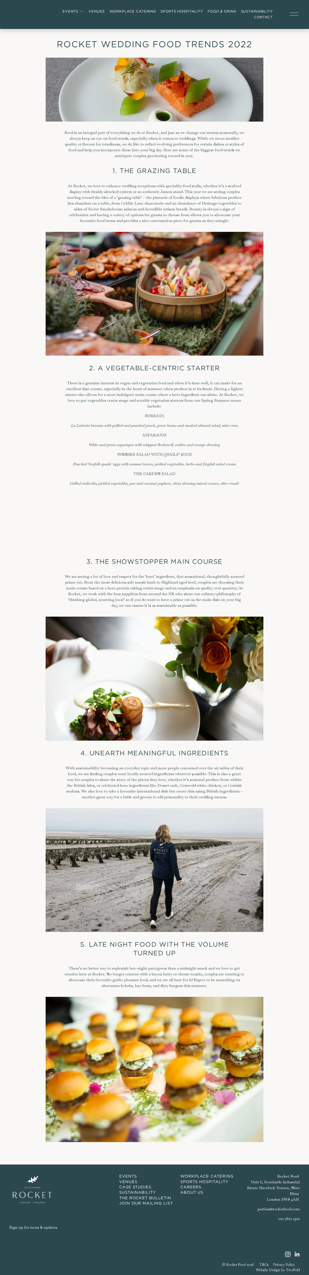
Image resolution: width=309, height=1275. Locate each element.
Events (128, 1176)
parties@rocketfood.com (279, 1209)
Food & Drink (222, 11)
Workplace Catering (133, 11)
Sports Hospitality (182, 11)
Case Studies (135, 1187)
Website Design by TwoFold (278, 1270)
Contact (263, 17)
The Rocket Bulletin (145, 1197)
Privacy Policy (284, 1264)
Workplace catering (207, 1176)
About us (192, 1192)
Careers (191, 1187)
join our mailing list (146, 1203)
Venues (97, 11)
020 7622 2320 (289, 1218)
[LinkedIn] (297, 1254)
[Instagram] (288, 1254)
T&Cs (264, 1264)
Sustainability (257, 11)
